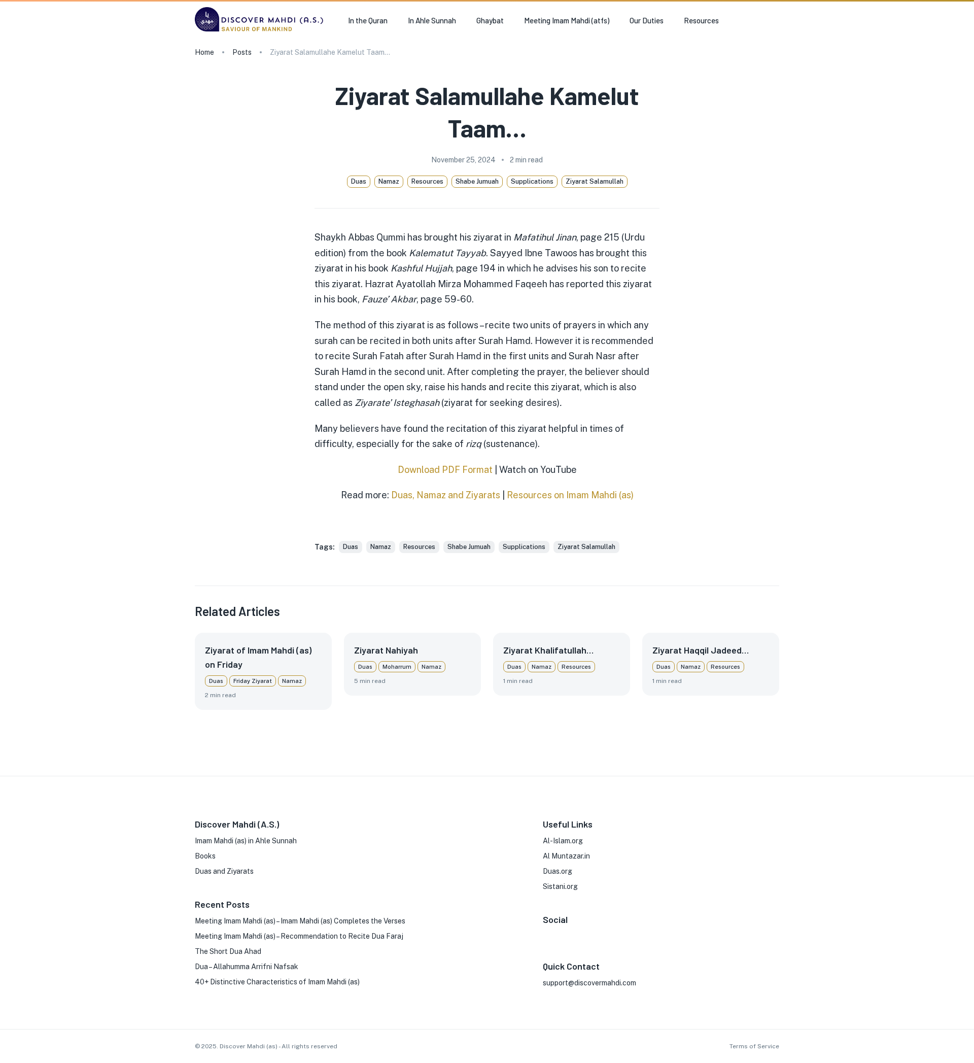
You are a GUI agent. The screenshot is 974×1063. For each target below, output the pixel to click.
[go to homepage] (261, 31)
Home (204, 52)
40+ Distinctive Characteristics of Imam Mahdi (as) (277, 982)
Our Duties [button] (647, 20)
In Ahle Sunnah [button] (432, 20)
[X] (579, 935)
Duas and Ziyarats (224, 871)
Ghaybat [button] (490, 20)
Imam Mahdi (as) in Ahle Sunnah (246, 841)
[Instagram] (563, 935)
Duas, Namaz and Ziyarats (445, 495)
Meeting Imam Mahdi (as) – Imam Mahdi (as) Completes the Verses (300, 921)
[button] (350, 547)
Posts (242, 52)
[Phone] (612, 935)
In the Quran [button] (368, 20)
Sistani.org (560, 886)
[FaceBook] (547, 935)
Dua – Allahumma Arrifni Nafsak (246, 967)
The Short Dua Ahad (228, 951)
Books (205, 856)
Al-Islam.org (563, 841)
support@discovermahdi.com (589, 983)
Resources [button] (701, 20)
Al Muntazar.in (566, 856)
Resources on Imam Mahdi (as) (570, 495)
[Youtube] (596, 935)
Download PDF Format (445, 469)
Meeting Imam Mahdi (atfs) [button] (566, 20)
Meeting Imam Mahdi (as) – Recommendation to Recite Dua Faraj (299, 936)
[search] (775, 21)
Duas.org (557, 871)
